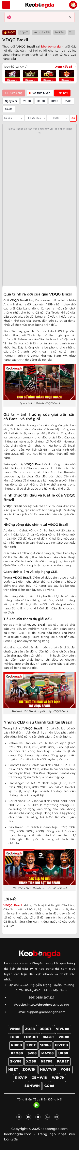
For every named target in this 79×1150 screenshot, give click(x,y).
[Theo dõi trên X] (18, 1117)
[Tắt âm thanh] (73, 118)
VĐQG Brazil (12, 905)
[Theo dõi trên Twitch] (56, 1117)
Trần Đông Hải (51, 1099)
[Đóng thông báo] (70, 17)
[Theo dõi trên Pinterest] (28, 1117)
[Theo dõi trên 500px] (47, 1117)
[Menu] (6, 5)
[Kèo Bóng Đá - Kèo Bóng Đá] (39, 5)
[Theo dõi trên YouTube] (38, 1117)
